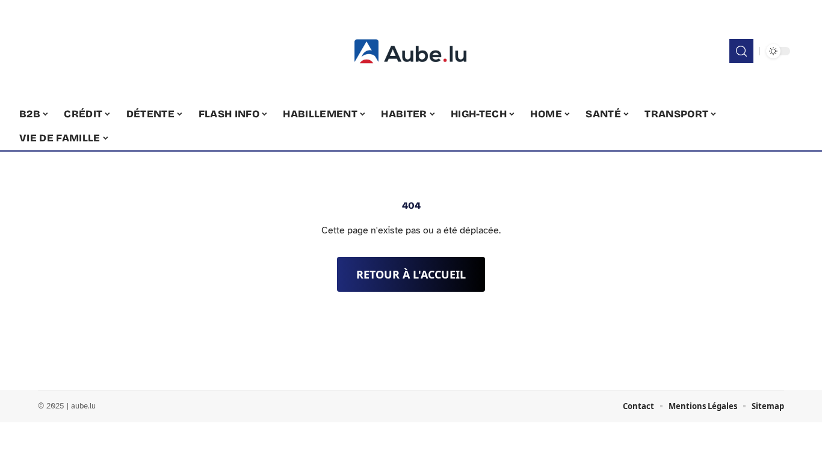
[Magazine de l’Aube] (411, 51)
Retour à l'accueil (411, 274)
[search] (741, 51)
